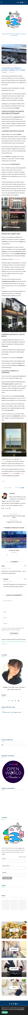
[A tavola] (14, 930)
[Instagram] (18, 2)
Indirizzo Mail (6, 866)
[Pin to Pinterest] (21, 487)
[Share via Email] (23, 487)
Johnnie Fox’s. (16, 259)
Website (4, 872)
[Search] (26, 2)
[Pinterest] (20, 2)
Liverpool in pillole (14, 550)
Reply (25, 565)
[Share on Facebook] (18, 487)
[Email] (22, 2)
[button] (3, 543)
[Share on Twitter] (19, 487)
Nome (4, 858)
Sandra (5, 72)
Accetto (4, 1012)
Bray (4, 481)
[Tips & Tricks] (14, 968)
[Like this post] (16, 487)
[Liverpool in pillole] (14, 539)
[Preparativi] (14, 949)
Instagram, (22, 473)
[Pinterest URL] (5, 904)
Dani (3, 566)
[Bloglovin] (24, 2)
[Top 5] (14, 987)
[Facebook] (17, 2)
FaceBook (10, 473)
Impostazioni (20, 1009)
